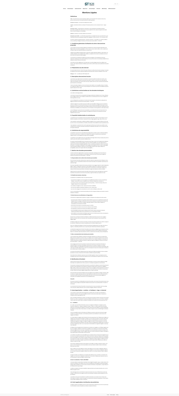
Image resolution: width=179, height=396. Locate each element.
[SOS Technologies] (89, 4)
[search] (115, 4)
